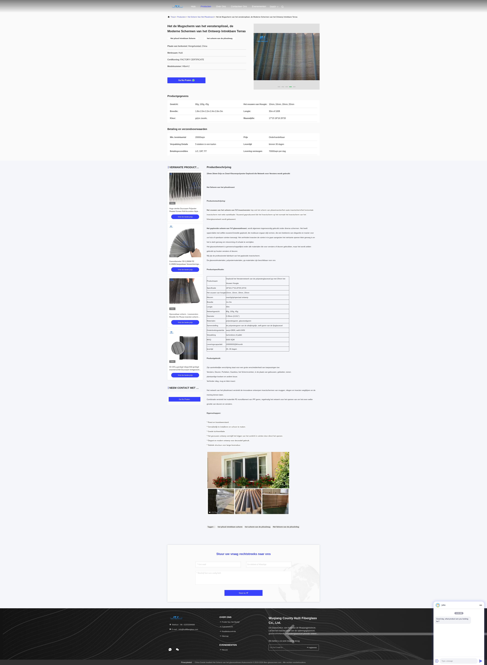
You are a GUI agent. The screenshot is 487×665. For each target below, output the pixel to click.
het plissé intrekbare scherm (230, 527)
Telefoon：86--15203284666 (183, 625)
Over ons (221, 6)
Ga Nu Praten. (185, 80)
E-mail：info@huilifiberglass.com (184, 629)
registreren (313, 648)
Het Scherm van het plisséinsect (201, 17)
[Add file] (437, 661)
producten (181, 17)
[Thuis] (177, 6)
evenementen (259, 6)
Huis (193, 6)
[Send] (481, 661)
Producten (206, 6)
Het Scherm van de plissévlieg (286, 527)
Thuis (173, 17)
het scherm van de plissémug (257, 527)
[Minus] (480, 605)
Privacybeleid (186, 662)
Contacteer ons (239, 6)
